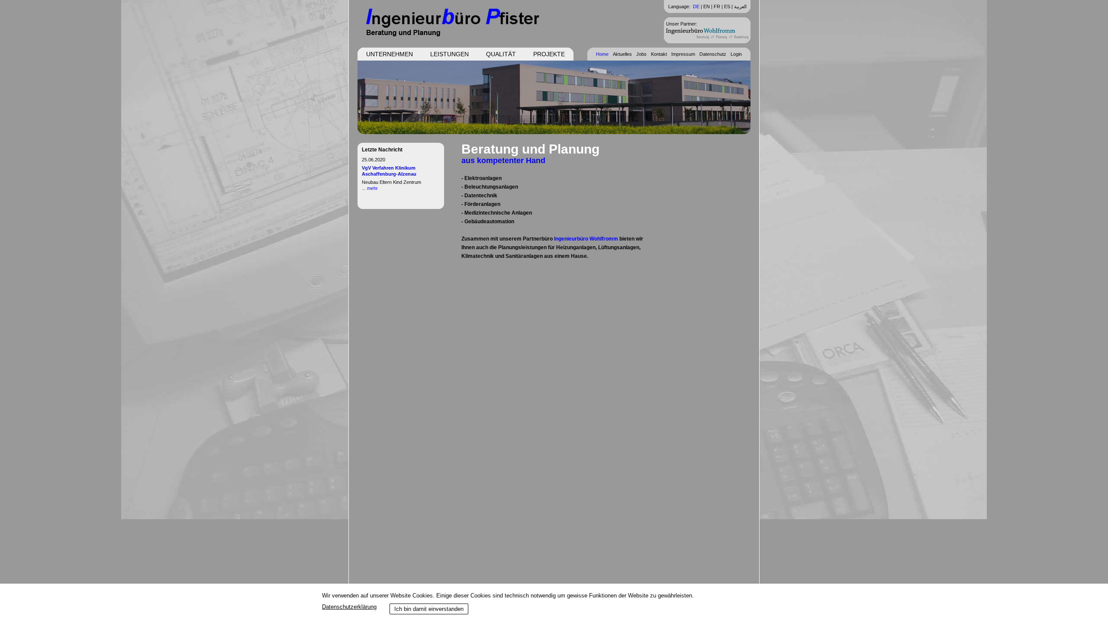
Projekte (549, 54)
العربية (740, 6)
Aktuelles (622, 54)
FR (717, 6)
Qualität (501, 54)
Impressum (683, 54)
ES (727, 6)
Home (602, 54)
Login (736, 54)
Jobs (641, 54)
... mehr (370, 188)
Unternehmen (389, 54)
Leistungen (449, 54)
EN (706, 6)
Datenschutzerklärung (349, 607)
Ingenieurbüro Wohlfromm (586, 239)
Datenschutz (712, 54)
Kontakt (659, 54)
